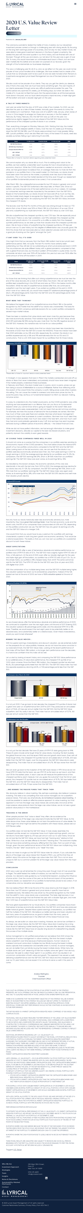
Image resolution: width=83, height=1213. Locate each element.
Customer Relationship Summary (13, 1205)
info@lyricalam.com (35, 1174)
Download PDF (13, 33)
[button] (75, 3)
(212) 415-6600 (33, 1172)
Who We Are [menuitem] (7, 1164)
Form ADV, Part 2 (43, 1205)
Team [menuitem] (4, 1173)
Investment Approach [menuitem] (10, 1167)
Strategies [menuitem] (6, 1170)
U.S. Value (17, 1150)
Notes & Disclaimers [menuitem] (10, 1179)
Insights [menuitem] (5, 1176)
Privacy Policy (31, 1205)
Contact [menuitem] (5, 1187)
